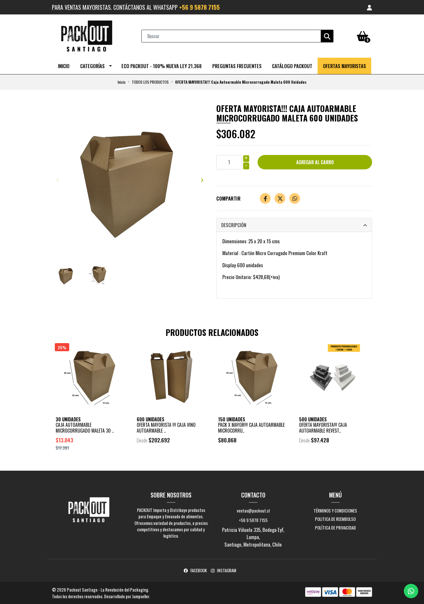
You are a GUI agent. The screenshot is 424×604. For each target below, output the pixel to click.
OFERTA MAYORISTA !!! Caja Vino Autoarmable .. (166, 427)
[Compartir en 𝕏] (280, 198)
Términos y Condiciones (335, 510)
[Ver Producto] (171, 456)
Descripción (233, 225)
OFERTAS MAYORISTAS (344, 66)
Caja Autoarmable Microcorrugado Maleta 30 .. (85, 427)
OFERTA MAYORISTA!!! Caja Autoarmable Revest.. (323, 427)
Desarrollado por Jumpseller (126, 596)
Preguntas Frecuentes (237, 66)
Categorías (92, 66)
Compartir (228, 198)
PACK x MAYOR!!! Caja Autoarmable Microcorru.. (251, 427)
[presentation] (57, 180)
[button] (369, 7)
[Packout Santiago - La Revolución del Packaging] (86, 35)
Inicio (64, 66)
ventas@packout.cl (253, 510)
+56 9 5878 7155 (199, 7)
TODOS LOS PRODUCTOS (150, 82)
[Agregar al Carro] (105, 463)
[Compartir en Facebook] (265, 198)
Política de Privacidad (335, 527)
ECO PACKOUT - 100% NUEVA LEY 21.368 (161, 66)
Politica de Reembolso (335, 519)
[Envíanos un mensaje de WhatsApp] (411, 591)
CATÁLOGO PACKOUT (292, 66)
